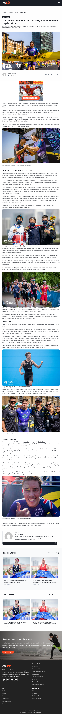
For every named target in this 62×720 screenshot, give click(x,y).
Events (4, 696)
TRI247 (4, 12)
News (4, 693)
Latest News (8, 594)
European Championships (38, 307)
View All (50, 553)
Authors (34, 679)
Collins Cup (41, 442)
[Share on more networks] (58, 74)
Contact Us (35, 674)
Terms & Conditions (38, 684)
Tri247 (34, 691)
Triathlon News (13, 12)
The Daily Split (36, 698)
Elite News (23, 12)
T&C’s (37, 710)
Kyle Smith (26, 442)
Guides (4, 704)
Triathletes (5, 698)
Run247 (34, 693)
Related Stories (9, 553)
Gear (3, 691)
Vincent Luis (45, 110)
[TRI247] (6, 3)
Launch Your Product (38, 671)
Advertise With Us (37, 669)
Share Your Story (37, 677)
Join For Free (8, 652)
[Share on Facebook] (51, 74)
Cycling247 (35, 696)
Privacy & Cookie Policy (29, 710)
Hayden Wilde (40, 26)
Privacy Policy (36, 682)
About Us (35, 666)
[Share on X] (54, 74)
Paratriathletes (6, 701)
